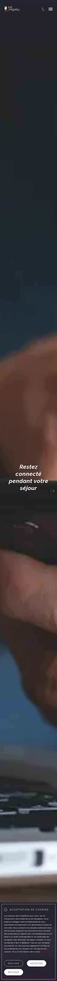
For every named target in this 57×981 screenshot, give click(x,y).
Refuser (13, 972)
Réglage (13, 963)
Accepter (36, 963)
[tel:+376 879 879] (43, 9)
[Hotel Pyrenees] (12, 9)
